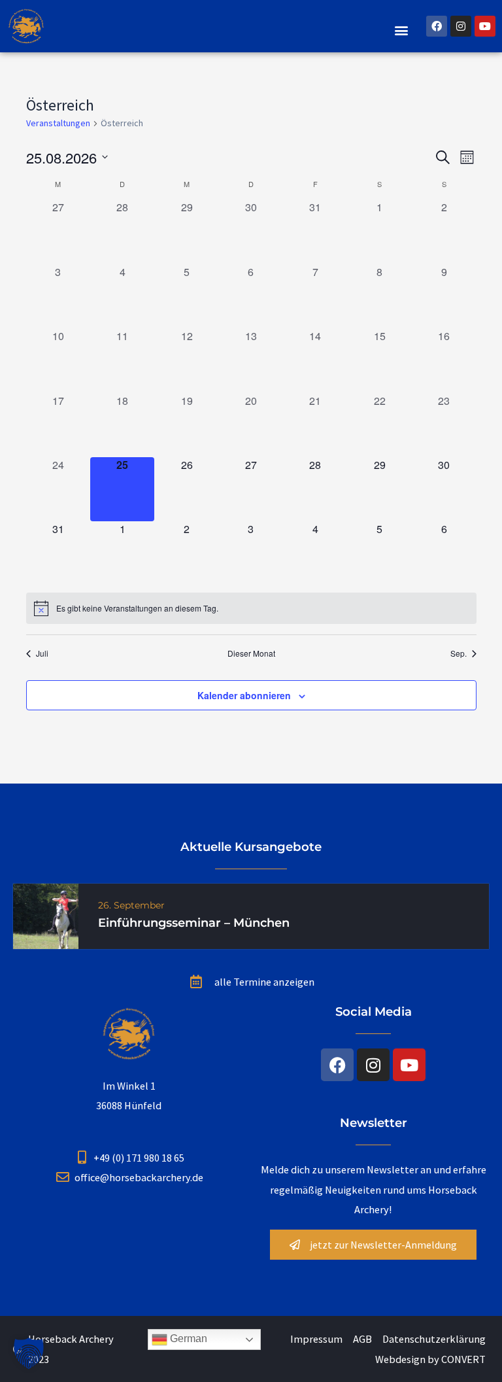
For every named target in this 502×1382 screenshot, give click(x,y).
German (187, 1338)
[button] (401, 30)
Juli (42, 653)
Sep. (458, 653)
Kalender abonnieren (244, 695)
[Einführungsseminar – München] (45, 915)
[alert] (251, 608)
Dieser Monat (251, 653)
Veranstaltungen (58, 123)
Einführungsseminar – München (194, 923)
